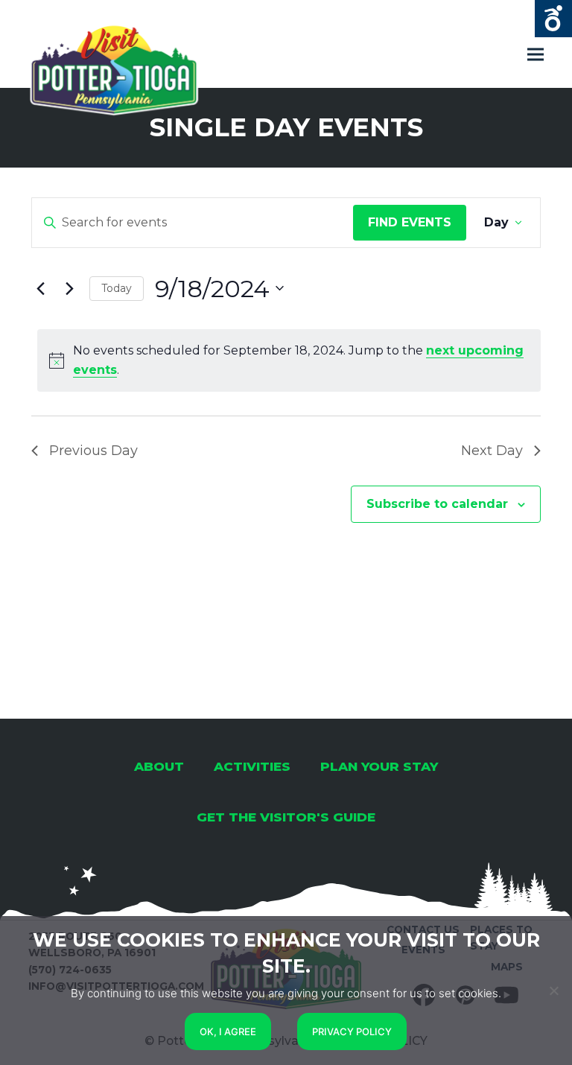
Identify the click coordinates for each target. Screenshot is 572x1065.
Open (553, 18)
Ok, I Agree (228, 1031)
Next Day (492, 450)
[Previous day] (40, 288)
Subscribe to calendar (437, 504)
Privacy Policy (352, 1031)
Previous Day (93, 450)
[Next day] (69, 288)
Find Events (409, 222)
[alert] (289, 360)
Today (116, 288)
